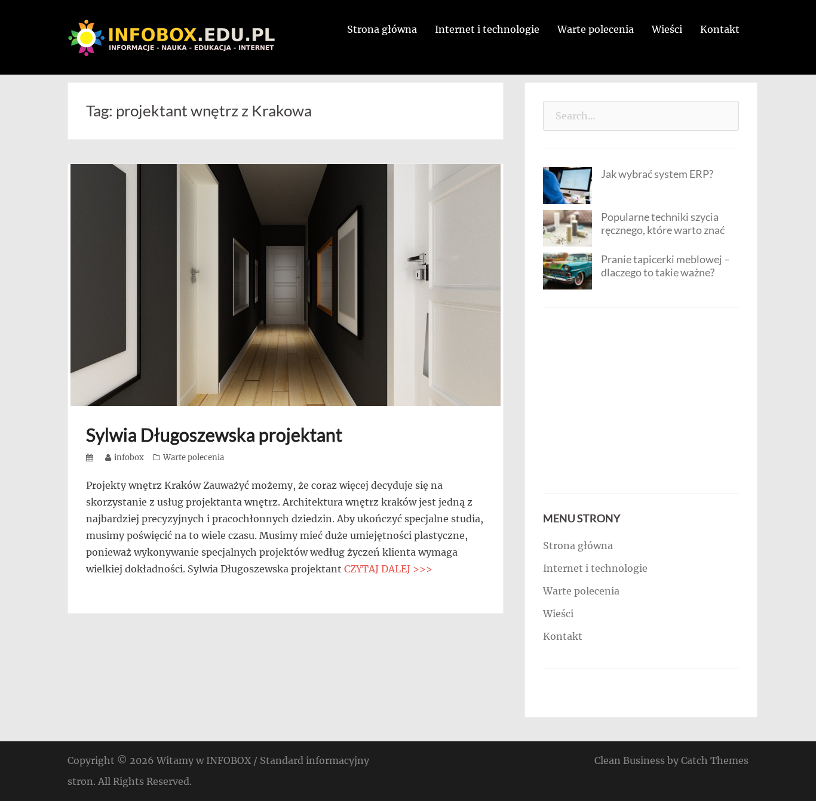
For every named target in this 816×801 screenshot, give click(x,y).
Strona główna (382, 29)
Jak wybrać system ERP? (657, 173)
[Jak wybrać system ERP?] (567, 184)
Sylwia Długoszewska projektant (214, 434)
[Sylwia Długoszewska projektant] (285, 284)
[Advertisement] (641, 400)
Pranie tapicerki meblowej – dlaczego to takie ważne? (665, 265)
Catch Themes (714, 760)
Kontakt (720, 29)
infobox (129, 457)
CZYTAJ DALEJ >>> (388, 569)
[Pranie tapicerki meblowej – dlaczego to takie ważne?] (567, 270)
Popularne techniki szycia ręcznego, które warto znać (663, 223)
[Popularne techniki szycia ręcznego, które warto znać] (567, 227)
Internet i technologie (487, 29)
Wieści (667, 29)
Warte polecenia (595, 29)
